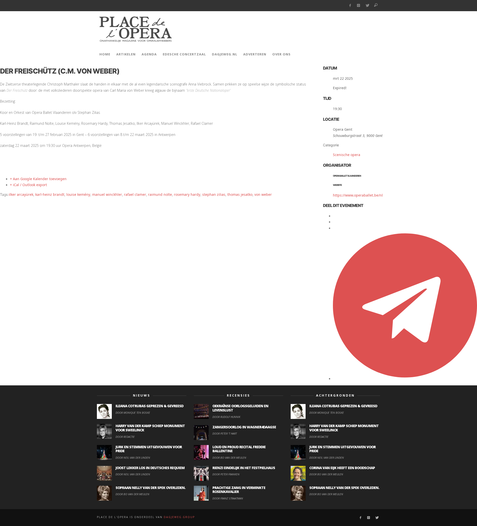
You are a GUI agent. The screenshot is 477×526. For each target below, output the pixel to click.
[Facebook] (350, 5)
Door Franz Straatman (227, 498)
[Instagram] (358, 5)
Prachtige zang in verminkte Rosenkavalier (238, 489)
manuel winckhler (107, 194)
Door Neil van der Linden (133, 457)
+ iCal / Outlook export (28, 184)
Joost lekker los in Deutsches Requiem (150, 467)
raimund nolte (160, 194)
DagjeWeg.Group (179, 517)
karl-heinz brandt (49, 194)
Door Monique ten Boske (133, 412)
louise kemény (78, 194)
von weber (263, 194)
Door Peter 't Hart (224, 433)
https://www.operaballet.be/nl (358, 195)
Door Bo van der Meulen (132, 494)
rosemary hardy (187, 194)
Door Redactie (125, 437)
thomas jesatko (239, 194)
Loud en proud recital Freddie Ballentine (239, 449)
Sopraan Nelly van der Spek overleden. (150, 487)
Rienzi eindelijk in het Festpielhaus (243, 467)
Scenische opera (346, 154)
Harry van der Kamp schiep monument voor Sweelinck (150, 427)
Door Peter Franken (225, 474)
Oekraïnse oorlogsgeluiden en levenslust (240, 408)
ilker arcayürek (21, 194)
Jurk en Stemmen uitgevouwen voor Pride (149, 449)
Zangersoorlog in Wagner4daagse (244, 427)
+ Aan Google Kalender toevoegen (38, 178)
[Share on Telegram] (405, 378)
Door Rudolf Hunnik (226, 417)
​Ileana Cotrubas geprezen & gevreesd (149, 406)
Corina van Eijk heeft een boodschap (342, 467)
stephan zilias (213, 194)
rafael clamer (135, 194)
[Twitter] (367, 5)
